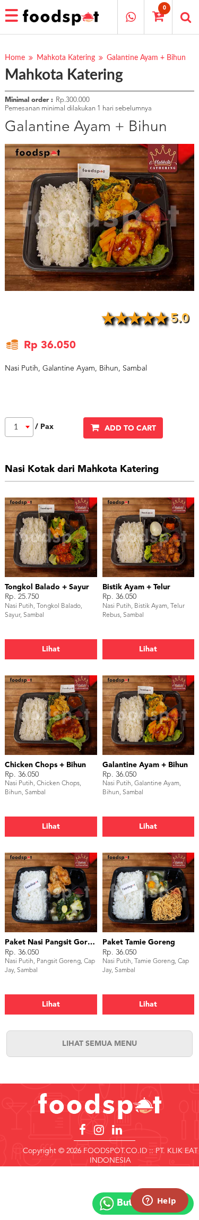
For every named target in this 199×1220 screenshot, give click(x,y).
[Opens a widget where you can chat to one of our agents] (159, 1201)
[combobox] (19, 427)
